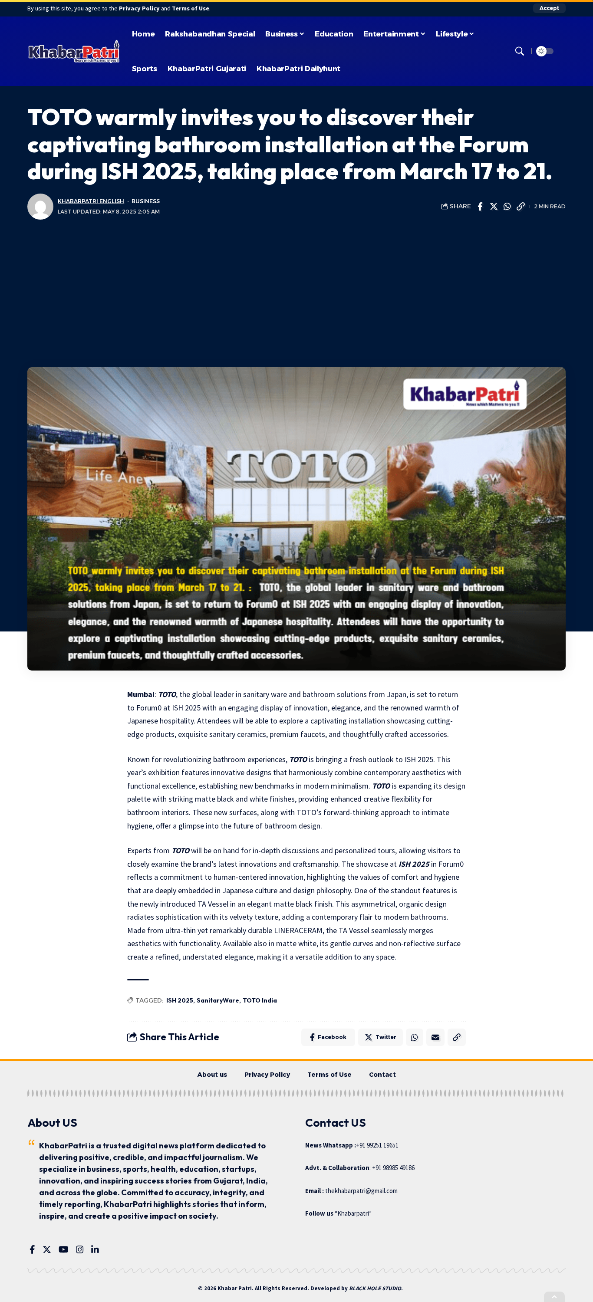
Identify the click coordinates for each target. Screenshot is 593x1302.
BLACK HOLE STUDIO (375, 1288)
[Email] (435, 1037)
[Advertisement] (296, 293)
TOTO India (260, 1000)
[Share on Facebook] (480, 207)
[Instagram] (80, 1249)
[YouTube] (63, 1249)
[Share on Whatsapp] (507, 207)
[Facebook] (32, 1249)
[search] (519, 51)
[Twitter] (46, 1249)
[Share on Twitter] (494, 207)
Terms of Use (190, 8)
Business (146, 201)
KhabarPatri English (91, 201)
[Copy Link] (520, 207)
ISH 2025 (414, 864)
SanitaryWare (218, 1000)
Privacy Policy (139, 8)
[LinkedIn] (95, 1249)
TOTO (167, 694)
